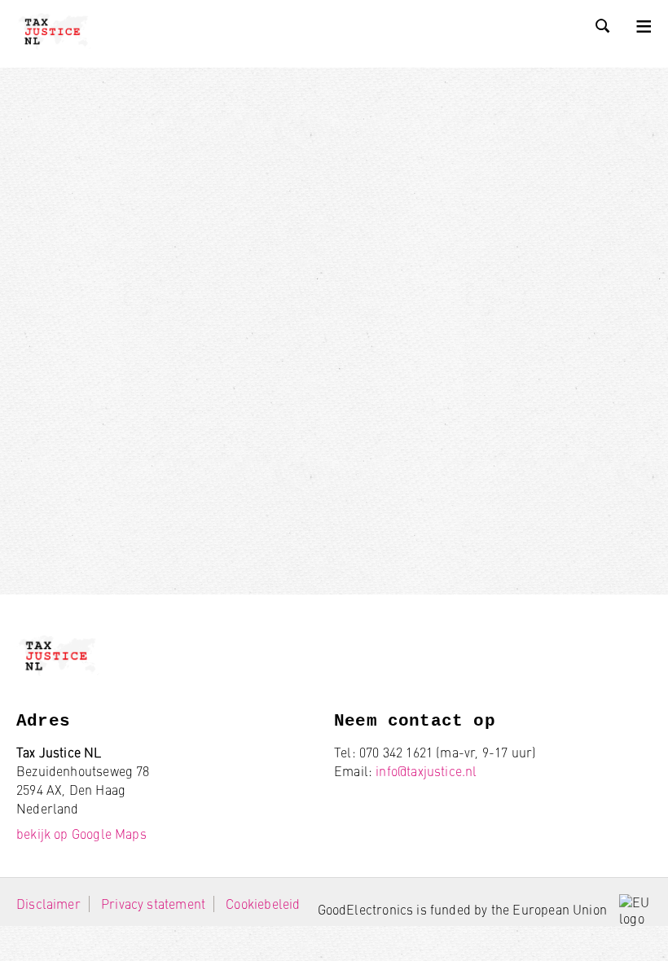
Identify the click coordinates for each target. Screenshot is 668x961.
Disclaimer (48, 903)
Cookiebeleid (263, 903)
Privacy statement (153, 903)
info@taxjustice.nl (426, 770)
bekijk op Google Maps (81, 833)
